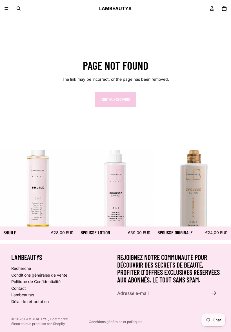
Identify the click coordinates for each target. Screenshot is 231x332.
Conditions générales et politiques (115, 322)
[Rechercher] (18, 8)
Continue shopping (115, 99)
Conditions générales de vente (39, 274)
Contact (18, 288)
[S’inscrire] (214, 293)
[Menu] (6, 8)
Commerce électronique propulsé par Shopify (39, 321)
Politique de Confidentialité (36, 281)
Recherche (21, 268)
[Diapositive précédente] (8, 188)
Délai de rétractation (30, 301)
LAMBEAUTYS (36, 319)
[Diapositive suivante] (68, 188)
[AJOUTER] (68, 218)
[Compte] (212, 8)
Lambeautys (22, 294)
